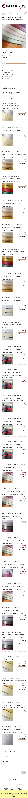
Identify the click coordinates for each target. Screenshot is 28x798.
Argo (9, 72)
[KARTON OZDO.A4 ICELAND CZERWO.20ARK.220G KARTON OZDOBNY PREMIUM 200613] (8, 188)
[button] (3, 13)
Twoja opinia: (5, 761)
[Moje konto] (17, 13)
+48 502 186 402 (20, 788)
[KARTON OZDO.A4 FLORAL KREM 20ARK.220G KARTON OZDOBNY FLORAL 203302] (8, 140)
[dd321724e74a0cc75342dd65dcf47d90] (14, 36)
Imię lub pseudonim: (7, 756)
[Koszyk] (24, 13)
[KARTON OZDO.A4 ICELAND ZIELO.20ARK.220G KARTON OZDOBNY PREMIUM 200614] (8, 261)
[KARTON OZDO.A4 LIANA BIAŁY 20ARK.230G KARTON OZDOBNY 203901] (8, 310)
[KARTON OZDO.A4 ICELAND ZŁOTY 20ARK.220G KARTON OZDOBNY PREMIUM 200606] (8, 286)
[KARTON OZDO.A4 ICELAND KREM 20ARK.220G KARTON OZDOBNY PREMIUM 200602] (8, 237)
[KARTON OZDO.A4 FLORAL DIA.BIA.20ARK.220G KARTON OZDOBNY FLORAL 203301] (8, 115)
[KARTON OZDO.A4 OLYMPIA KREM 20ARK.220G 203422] (8, 666)
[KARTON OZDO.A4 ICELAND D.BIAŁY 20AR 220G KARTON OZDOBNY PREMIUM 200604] (8, 213)
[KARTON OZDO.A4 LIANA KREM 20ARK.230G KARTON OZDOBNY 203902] (8, 334)
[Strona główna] (14, 6)
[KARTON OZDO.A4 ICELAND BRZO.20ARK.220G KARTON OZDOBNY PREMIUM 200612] (8, 164)
